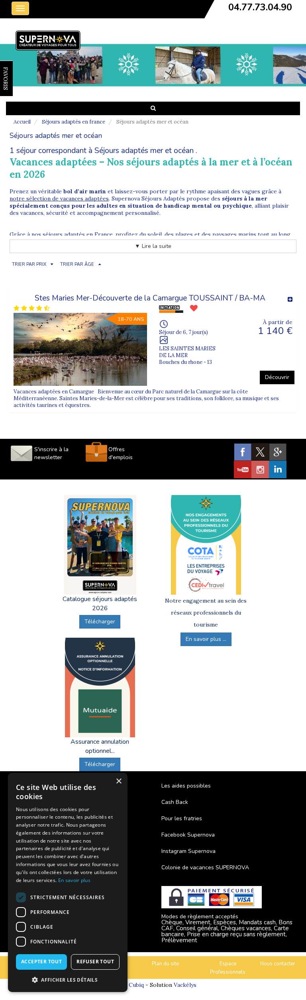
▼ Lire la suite (153, 246)
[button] (68, 979)
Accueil (22, 121)
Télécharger (99, 621)
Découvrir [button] (277, 377)
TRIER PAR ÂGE (77, 264)
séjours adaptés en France (78, 234)
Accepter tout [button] (41, 961)
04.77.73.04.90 (260, 7)
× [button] (119, 781)
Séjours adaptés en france (73, 121)
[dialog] (68, 882)
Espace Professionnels (227, 968)
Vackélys (185, 984)
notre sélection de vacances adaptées (59, 198)
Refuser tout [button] (95, 961)
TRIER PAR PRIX (29, 264)
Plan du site (165, 963)
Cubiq (136, 984)
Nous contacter (277, 963)
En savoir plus (74, 880)
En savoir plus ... (206, 639)
